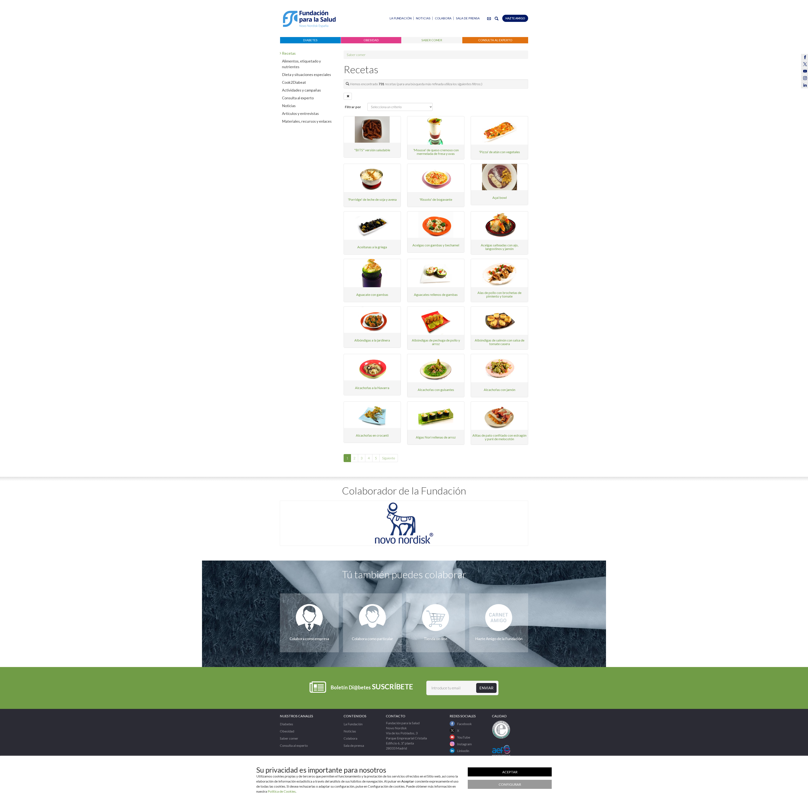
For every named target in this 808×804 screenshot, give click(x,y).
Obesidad (371, 40)
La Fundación (401, 18)
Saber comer (431, 40)
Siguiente (388, 458)
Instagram (464, 744)
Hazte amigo (515, 18)
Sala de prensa (468, 18)
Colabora (443, 18)
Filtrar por (353, 107)
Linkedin (463, 751)
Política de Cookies (282, 791)
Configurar (510, 784)
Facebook (464, 724)
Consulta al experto (495, 40)
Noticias (423, 18)
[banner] (309, 19)
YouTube (463, 737)
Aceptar (509, 772)
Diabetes (310, 40)
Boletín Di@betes (372, 686)
